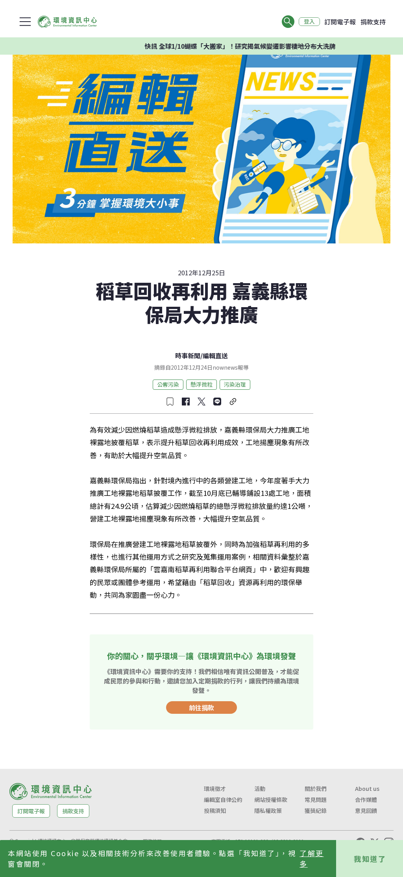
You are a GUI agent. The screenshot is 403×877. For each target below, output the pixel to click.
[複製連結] (233, 401)
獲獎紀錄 (316, 810)
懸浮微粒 (201, 384)
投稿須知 (215, 810)
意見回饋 (366, 810)
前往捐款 (201, 707)
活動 (259, 788)
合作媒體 (366, 799)
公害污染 (168, 384)
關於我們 (316, 788)
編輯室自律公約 (223, 799)
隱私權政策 (268, 810)
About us (367, 788)
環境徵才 (215, 788)
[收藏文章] (170, 401)
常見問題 (316, 799)
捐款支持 (373, 21)
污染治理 (235, 384)
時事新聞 (187, 355)
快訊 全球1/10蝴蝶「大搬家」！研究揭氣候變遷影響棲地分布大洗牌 (224, 46)
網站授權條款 (270, 799)
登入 (309, 22)
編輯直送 (215, 355)
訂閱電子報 (340, 21)
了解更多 (311, 858)
